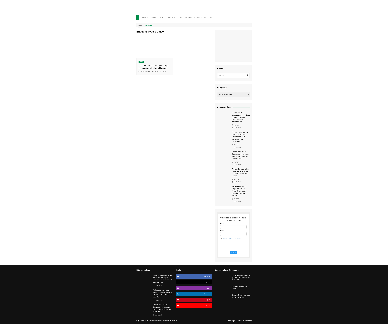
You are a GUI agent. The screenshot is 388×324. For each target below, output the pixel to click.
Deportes (188, 17)
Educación (171, 17)
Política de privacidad (245, 321)
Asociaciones (209, 17)
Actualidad (144, 17)
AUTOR (236, 125)
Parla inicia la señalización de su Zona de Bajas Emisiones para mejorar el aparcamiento (241, 117)
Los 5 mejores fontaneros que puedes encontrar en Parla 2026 (241, 277)
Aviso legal (231, 321)
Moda (141, 61)
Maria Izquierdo (145, 71)
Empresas (198, 17)
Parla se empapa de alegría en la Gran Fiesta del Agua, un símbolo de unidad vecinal (239, 191)
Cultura (180, 17)
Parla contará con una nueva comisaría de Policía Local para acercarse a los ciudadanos (240, 136)
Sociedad (154, 17)
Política (162, 17)
